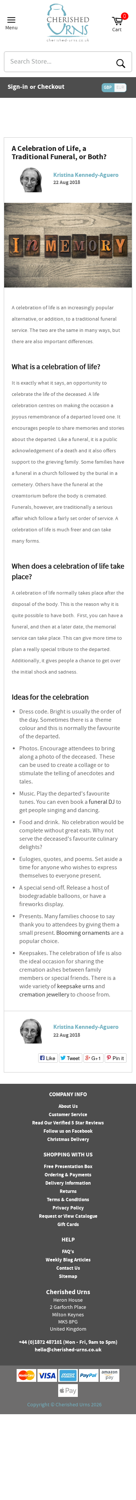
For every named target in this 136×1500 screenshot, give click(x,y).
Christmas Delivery (68, 1140)
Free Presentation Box (68, 1167)
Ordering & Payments (68, 1175)
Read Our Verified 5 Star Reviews (68, 1123)
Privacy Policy (68, 1208)
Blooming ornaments (83, 933)
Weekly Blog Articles (68, 1260)
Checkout (51, 87)
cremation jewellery (44, 995)
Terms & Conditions (68, 1200)
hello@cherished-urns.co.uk (68, 1350)
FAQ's (68, 1252)
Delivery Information (68, 1183)
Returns (68, 1192)
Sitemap (68, 1277)
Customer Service (68, 1115)
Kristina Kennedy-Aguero (86, 175)
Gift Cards (68, 1225)
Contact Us (68, 1268)
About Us (68, 1107)
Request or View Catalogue (68, 1216)
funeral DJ (102, 802)
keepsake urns (75, 987)
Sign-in (18, 87)
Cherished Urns (73, 1405)
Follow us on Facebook (68, 1131)
